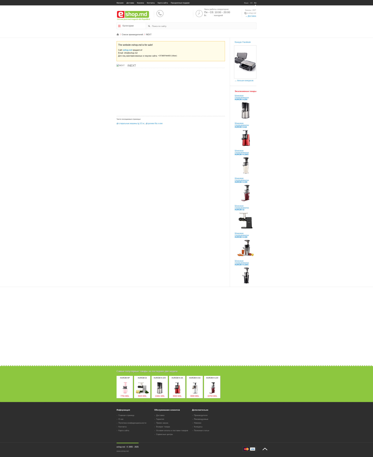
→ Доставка (250, 16)
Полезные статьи (201, 430)
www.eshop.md (123, 451)
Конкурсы (198, 427)
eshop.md (127, 50)
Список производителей (133, 34)
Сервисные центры (164, 434)
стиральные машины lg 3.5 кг (132, 123)
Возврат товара (163, 427)
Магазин (120, 3)
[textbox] (204, 26)
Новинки (197, 423)
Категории (128, 26)
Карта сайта (163, 3)
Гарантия (160, 419)
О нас (121, 419)
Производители (200, 415)
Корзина (140, 3)
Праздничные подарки (180, 3)
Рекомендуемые (201, 419)
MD (251, 3)
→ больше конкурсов (244, 80)
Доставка (130, 3)
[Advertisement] (171, 92)
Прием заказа (162, 423)
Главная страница (126, 415)
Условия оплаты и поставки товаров (172, 430)
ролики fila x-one (155, 123)
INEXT (149, 34)
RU (255, 3)
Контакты (151, 3)
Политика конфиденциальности (132, 423)
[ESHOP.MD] (118, 34)
